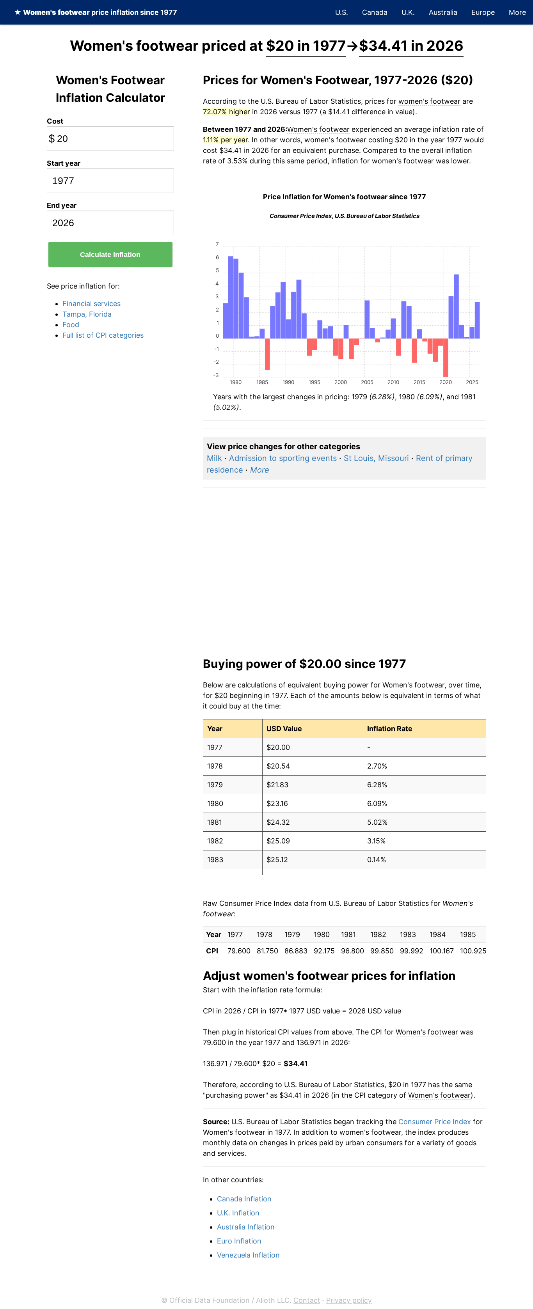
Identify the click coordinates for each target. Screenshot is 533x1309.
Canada (374, 12)
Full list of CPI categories (103, 335)
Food (70, 325)
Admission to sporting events (283, 458)
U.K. (408, 12)
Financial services (91, 303)
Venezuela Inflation (248, 1255)
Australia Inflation (246, 1227)
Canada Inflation (244, 1199)
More (517, 12)
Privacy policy (349, 1300)
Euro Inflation (239, 1241)
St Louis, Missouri (376, 458)
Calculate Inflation (110, 255)
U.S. (341, 12)
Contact (306, 1300)
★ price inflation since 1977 (95, 12)
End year (61, 205)
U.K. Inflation (238, 1213)
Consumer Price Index (434, 1122)
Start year (63, 163)
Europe (483, 12)
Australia (443, 12)
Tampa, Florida (87, 314)
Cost (55, 121)
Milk (214, 458)
